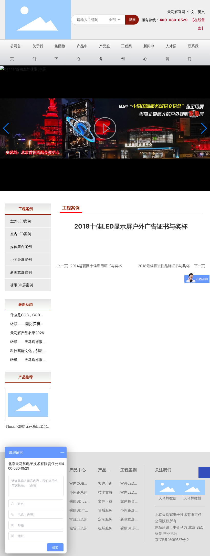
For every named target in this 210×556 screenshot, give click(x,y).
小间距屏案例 (21, 259)
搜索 (132, 19)
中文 (190, 11)
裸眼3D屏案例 (21, 285)
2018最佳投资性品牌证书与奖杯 (164, 266)
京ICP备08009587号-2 (172, 540)
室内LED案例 (20, 234)
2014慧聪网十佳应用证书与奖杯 (96, 266)
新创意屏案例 (21, 272)
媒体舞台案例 (21, 246)
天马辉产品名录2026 (27, 333)
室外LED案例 (20, 221)
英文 (201, 11)
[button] (204, 128)
